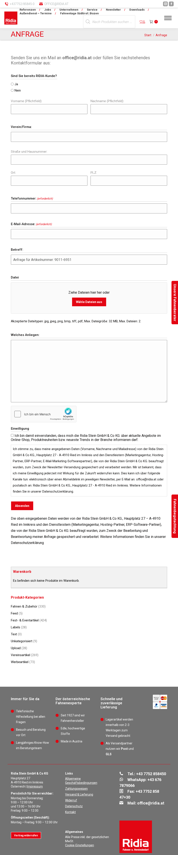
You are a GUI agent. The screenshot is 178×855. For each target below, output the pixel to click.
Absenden (22, 506)
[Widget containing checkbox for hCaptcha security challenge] (43, 414)
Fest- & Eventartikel (25, 620)
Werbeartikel (19, 662)
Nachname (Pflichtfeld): (107, 101)
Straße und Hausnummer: (29, 152)
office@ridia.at (56, 4)
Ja (16, 84)
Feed (14, 613)
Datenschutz (74, 806)
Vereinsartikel (20, 655)
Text (14, 634)
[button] (103, 6)
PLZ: (94, 173)
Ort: (13, 173)
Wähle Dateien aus (89, 302)
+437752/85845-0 (22, 4)
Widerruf (71, 800)
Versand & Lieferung (79, 794)
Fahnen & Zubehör (24, 606)
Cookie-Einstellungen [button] (79, 845)
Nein (18, 90)
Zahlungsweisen (76, 788)
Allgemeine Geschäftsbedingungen (81, 781)
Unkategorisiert (21, 641)
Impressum (35, 786)
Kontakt (70, 812)
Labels (15, 627)
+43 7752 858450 (151, 773)
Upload (16, 648)
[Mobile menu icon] (168, 18)
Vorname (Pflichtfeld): (26, 101)
